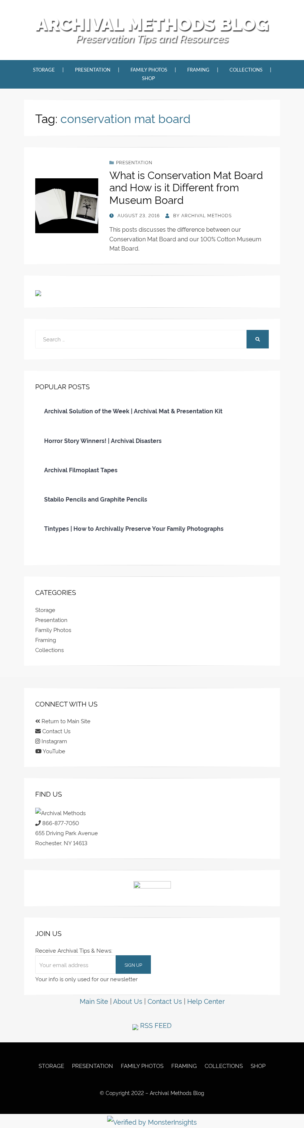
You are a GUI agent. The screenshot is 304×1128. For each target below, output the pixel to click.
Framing (198, 70)
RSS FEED (155, 1024)
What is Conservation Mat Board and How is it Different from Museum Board (186, 186)
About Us (127, 1000)
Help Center (206, 1000)
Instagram (53, 741)
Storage (44, 70)
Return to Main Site (65, 721)
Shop (148, 78)
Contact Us (55, 731)
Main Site (94, 1000)
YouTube (53, 751)
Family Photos (148, 70)
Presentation (92, 70)
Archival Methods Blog (152, 24)
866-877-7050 (60, 823)
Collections (245, 70)
